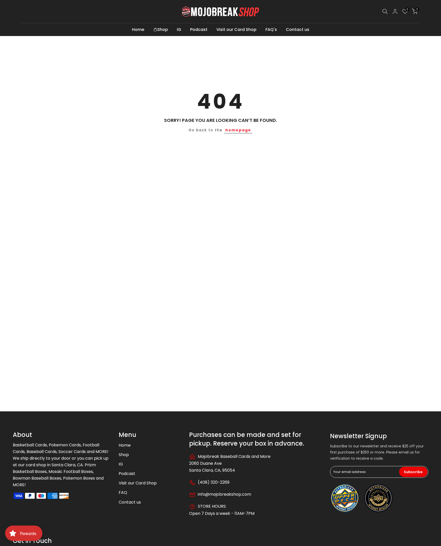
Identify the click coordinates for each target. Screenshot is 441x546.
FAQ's (271, 29)
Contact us (297, 29)
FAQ (123, 492)
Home (138, 29)
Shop (162, 29)
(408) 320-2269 (213, 482)
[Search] (385, 11)
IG (179, 29)
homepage (238, 130)
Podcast (198, 29)
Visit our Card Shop (236, 29)
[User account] (395, 11)
